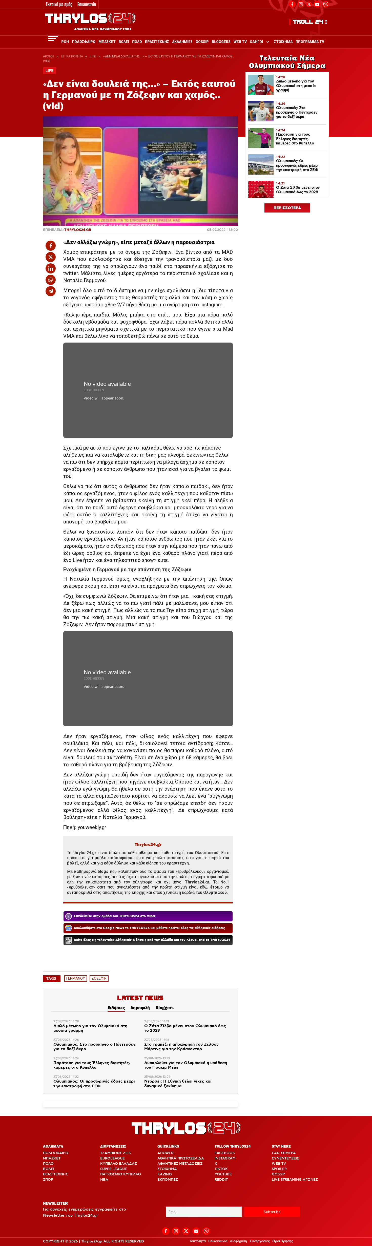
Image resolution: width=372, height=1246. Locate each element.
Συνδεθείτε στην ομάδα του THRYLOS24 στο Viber (114, 916)
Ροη (65, 42)
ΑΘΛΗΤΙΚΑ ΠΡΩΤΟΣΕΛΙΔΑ (180, 1158)
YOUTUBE (223, 1174)
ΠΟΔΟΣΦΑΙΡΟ (55, 1153)
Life (93, 56)
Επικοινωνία (86, 4)
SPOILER (279, 1169)
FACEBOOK (225, 1153)
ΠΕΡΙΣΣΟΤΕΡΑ (287, 208)
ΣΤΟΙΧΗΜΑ (167, 1169)
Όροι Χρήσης (282, 1241)
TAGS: (51, 978)
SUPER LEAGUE (113, 1169)
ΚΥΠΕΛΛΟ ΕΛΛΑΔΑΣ (118, 1163)
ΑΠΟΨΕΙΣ (165, 1153)
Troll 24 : (310, 22)
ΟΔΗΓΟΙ (256, 42)
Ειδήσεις (116, 1007)
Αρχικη (48, 56)
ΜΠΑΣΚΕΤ (51, 1158)
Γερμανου (75, 978)
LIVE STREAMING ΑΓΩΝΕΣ (295, 1179)
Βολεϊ (124, 42)
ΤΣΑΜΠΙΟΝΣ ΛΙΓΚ (115, 1153)
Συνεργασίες (260, 1241)
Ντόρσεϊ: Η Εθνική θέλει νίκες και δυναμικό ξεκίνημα (178, 1084)
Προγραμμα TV (310, 42)
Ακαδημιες (182, 42)
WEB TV (279, 1163)
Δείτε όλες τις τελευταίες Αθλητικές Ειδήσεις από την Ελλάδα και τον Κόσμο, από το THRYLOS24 (152, 940)
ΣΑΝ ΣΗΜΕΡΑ (284, 1153)
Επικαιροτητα (72, 56)
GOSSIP (278, 1174)
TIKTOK (221, 1169)
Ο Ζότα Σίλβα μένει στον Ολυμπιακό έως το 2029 (185, 1028)
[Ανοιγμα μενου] (53, 38)
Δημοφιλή (140, 1007)
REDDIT (221, 1179)
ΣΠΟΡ (48, 1179)
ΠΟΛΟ (48, 1163)
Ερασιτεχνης (157, 42)
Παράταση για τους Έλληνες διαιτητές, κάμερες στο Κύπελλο (91, 1065)
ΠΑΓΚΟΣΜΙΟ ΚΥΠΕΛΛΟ (120, 1174)
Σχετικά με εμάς (59, 4)
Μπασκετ (107, 42)
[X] (309, 4)
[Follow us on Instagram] (300, 3)
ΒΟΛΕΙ (48, 1169)
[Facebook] (292, 3)
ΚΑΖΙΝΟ (164, 1174)
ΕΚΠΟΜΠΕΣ (167, 1179)
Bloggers (221, 42)
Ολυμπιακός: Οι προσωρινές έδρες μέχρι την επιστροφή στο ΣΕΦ (94, 1084)
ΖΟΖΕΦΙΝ (99, 978)
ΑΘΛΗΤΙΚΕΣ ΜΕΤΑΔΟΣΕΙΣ (179, 1163)
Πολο (137, 42)
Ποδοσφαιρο (83, 42)
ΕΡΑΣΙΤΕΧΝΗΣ (55, 1174)
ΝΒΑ (104, 1179)
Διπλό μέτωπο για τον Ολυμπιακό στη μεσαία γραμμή (90, 1028)
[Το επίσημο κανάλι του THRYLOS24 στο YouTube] (317, 3)
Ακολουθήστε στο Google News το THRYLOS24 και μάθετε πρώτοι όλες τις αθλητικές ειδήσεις (149, 928)
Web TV (240, 42)
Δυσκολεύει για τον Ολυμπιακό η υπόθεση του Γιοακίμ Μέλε (185, 1065)
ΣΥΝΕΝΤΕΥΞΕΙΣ (285, 1158)
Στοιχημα (283, 42)
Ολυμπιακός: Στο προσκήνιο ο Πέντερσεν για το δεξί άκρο (94, 1047)
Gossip (202, 42)
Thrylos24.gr (77, 230)
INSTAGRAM (225, 1158)
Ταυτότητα (197, 1241)
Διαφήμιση (238, 1241)
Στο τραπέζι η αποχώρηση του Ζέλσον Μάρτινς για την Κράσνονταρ (181, 1047)
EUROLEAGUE (112, 1158)
